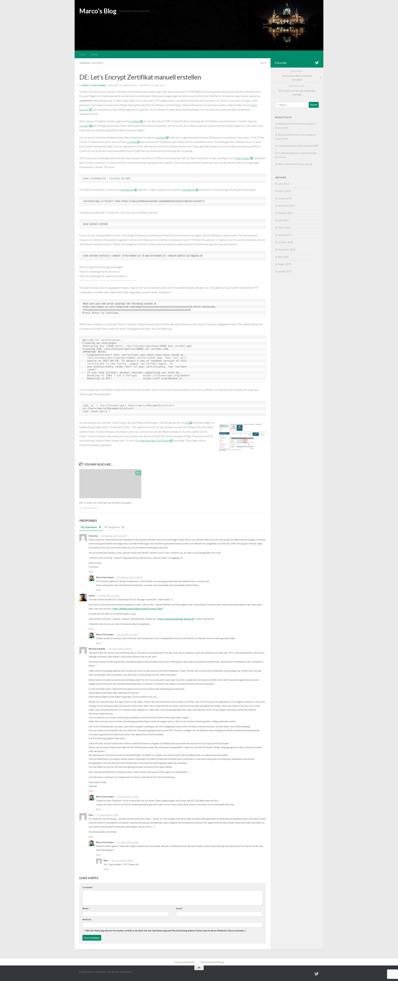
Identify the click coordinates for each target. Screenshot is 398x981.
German (84, 62)
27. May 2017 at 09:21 (109, 595)
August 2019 (284, 264)
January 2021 (285, 234)
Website (86, 919)
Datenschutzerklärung (212, 961)
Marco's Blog (97, 11)
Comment (88, 887)
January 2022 (285, 198)
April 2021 (283, 220)
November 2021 (286, 205)
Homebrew (127, 189)
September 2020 (286, 249)
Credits (94, 54)
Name (86, 908)
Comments (92, 527)
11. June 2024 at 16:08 (128, 842)
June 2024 (283, 183)
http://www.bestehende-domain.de (176, 618)
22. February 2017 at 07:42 (130, 577)
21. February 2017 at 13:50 (114, 536)
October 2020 (285, 242)
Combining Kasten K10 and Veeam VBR (298, 145)
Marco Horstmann (94, 85)
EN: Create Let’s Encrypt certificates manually (105, 502)
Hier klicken (243, 158)
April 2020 (283, 256)
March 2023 (284, 191)
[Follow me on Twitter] (317, 63)
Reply (91, 571)
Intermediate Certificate (154, 440)
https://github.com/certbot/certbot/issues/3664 (137, 608)
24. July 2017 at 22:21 (127, 634)
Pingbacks (115, 527)
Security (98, 62)
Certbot (135, 121)
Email (179, 908)
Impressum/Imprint (184, 961)
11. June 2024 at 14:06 (107, 815)
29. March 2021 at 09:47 (120, 649)
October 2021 (285, 213)
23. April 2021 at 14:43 (128, 796)
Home (82, 54)
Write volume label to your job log (295, 164)
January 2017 (285, 271)
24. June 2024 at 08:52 (122, 860)
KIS (187, 422)
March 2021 (284, 227)
